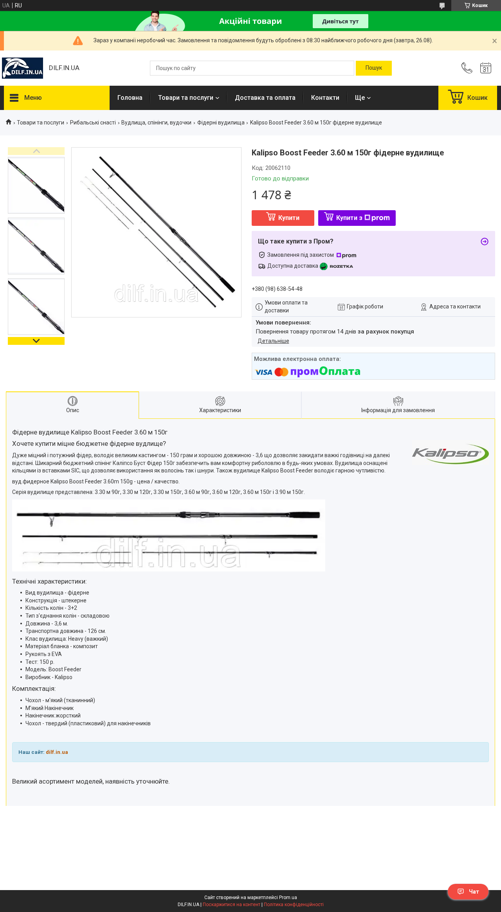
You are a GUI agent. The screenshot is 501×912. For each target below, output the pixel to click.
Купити (288, 218)
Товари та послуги (185, 97)
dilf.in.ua (57, 752)
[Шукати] (374, 68)
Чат (474, 892)
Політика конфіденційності (294, 904)
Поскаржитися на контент (231, 904)
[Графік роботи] (485, 68)
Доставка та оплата (265, 97)
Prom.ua (288, 897)
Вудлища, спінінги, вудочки (156, 122)
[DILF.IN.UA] (22, 68)
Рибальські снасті (93, 122)
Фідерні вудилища (221, 122)
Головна (129, 97)
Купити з (349, 218)
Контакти (325, 97)
